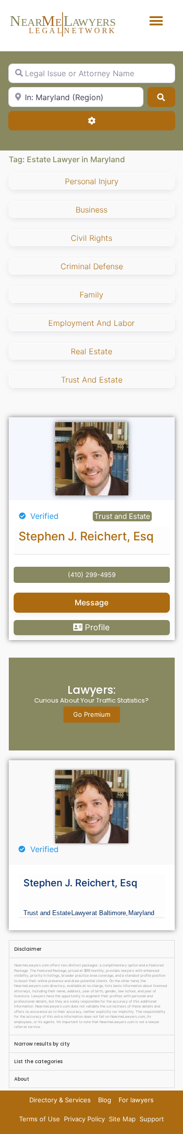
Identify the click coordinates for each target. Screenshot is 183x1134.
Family (91, 295)
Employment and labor (91, 323)
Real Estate (91, 351)
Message (91, 602)
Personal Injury (92, 181)
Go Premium (91, 714)
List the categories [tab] (38, 1061)
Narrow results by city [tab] (42, 1044)
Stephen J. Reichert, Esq (86, 536)
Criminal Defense (92, 266)
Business (91, 209)
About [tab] (21, 1079)
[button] (156, 21)
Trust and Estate (91, 380)
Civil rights (91, 238)
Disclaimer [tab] (27, 949)
